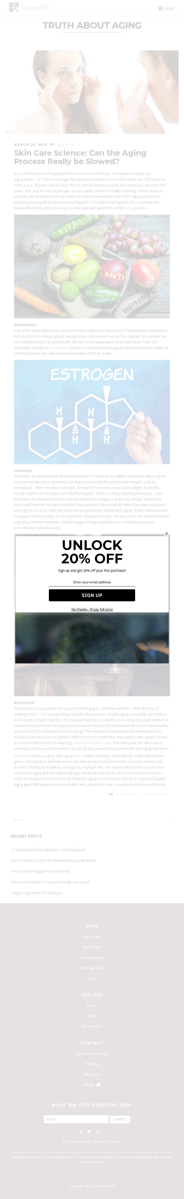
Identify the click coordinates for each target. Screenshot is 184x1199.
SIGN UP (92, 595)
